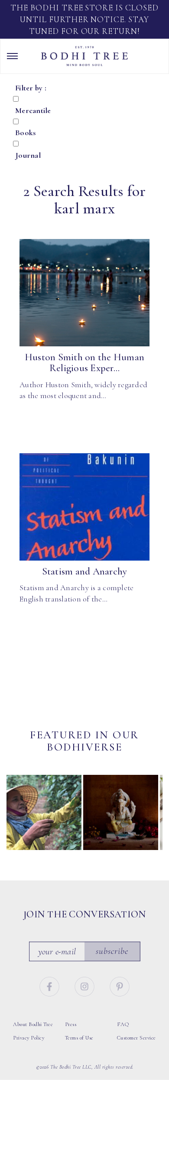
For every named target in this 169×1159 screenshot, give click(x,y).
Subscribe (112, 951)
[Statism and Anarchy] (85, 507)
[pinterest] (120, 985)
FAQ (123, 1024)
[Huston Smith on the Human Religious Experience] (85, 293)
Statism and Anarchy (84, 571)
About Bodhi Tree (33, 1024)
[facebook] (50, 985)
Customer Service (136, 1037)
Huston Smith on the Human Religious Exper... (84, 362)
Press (71, 1024)
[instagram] (86, 985)
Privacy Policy (28, 1037)
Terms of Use (79, 1037)
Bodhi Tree (84, 56)
